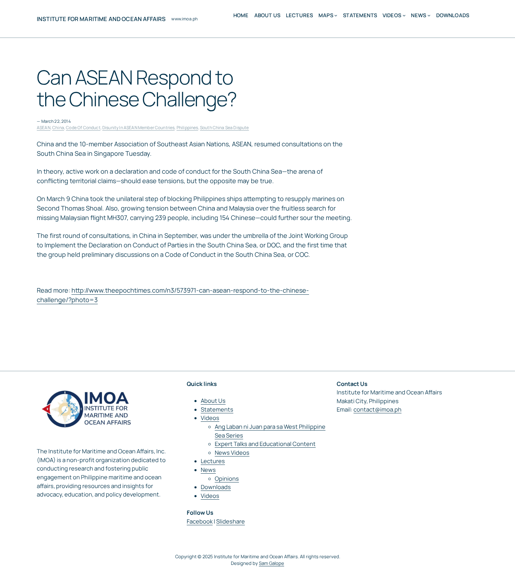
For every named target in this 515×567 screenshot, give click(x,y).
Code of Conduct (83, 128)
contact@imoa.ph (377, 409)
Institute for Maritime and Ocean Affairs (101, 19)
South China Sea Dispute (224, 128)
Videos (210, 418)
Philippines (187, 128)
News (208, 470)
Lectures (213, 461)
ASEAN (43, 128)
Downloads (216, 487)
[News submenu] (429, 15)
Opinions (227, 478)
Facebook (200, 521)
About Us (213, 401)
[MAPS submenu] (335, 15)
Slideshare (230, 521)
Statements (217, 409)
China (58, 128)
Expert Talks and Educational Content (265, 444)
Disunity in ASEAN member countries (138, 128)
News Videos (232, 452)
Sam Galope (271, 563)
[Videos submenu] (404, 15)
